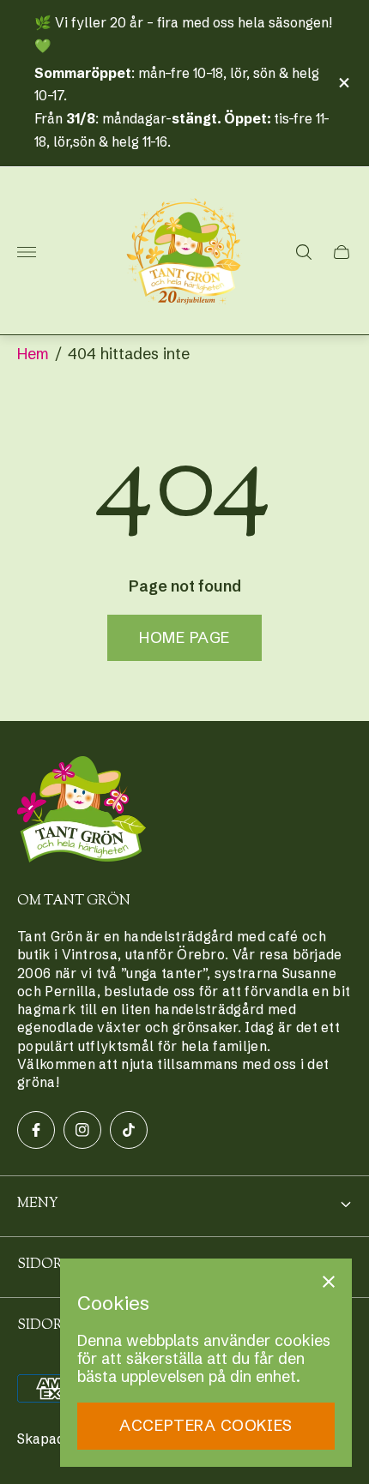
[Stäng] (329, 1282)
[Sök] (304, 252)
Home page (184, 637)
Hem (33, 353)
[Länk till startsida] (81, 811)
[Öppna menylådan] (26, 252)
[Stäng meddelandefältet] (343, 82)
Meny (37, 1204)
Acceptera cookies (205, 1425)
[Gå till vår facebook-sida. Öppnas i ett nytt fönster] (36, 1130)
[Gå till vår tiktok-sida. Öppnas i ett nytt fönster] (129, 1130)
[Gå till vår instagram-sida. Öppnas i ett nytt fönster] (82, 1130)
